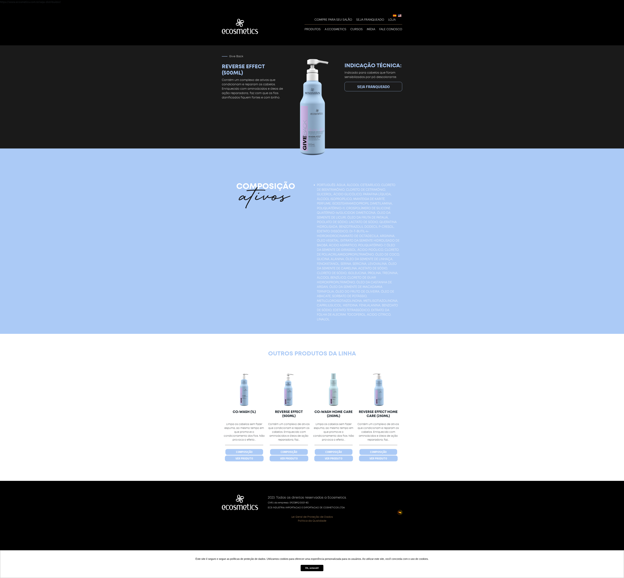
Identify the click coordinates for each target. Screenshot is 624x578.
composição (244, 452)
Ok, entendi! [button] (312, 568)
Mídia (371, 29)
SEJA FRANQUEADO (373, 87)
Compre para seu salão (333, 20)
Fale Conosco (390, 29)
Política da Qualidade (312, 520)
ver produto (244, 458)
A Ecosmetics (335, 29)
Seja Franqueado (370, 20)
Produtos (313, 29)
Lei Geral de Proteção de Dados (312, 517)
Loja (392, 20)
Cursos (356, 29)
